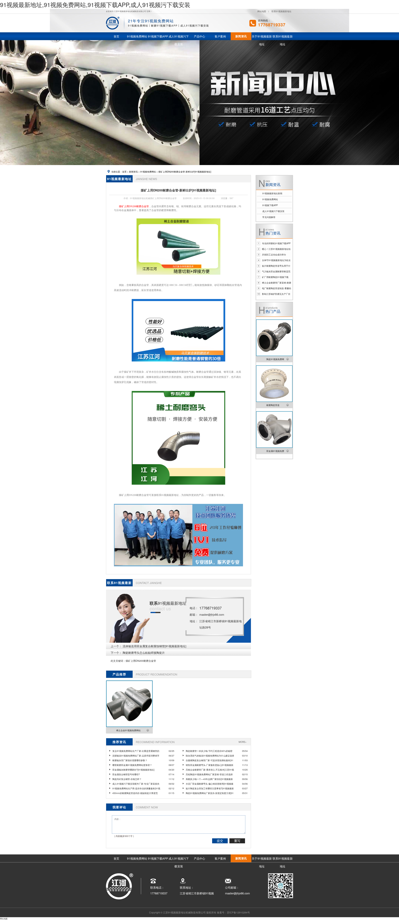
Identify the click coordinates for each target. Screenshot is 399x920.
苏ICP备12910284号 (238, 912)
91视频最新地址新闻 (272, 193)
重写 (237, 841)
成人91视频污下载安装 (273, 211)
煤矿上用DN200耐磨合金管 (141, 661)
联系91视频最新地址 (281, 11)
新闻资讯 (133, 171)
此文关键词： (118, 661)
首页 (124, 171)
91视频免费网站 (148, 171)
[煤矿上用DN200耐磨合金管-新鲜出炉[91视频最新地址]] (178, 277)
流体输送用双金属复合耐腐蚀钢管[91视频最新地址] (154, 646)
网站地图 (261, 11)
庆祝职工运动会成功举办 (274, 254)
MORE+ (242, 741)
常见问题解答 (268, 217)
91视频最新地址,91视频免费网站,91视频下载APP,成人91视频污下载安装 (95, 4)
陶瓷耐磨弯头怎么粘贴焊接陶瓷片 (144, 652)
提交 (220, 841)
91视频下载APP (270, 205)
